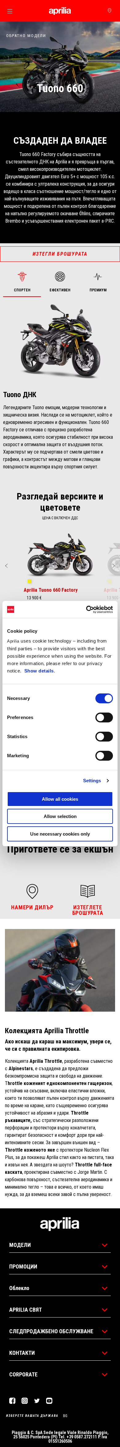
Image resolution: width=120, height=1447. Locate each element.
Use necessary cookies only (60, 834)
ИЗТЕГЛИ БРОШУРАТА (60, 254)
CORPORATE (23, 1374)
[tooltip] (29, 581)
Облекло (19, 1288)
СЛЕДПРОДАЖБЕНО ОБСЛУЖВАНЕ (51, 1331)
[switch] (104, 717)
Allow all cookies (60, 799)
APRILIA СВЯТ (25, 1309)
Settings (92, 780)
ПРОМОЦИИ (23, 1266)
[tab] (22, 282)
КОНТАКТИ (22, 1353)
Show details (39, 670)
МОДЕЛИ (20, 1245)
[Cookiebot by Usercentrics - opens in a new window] (86, 610)
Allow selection (60, 816)
